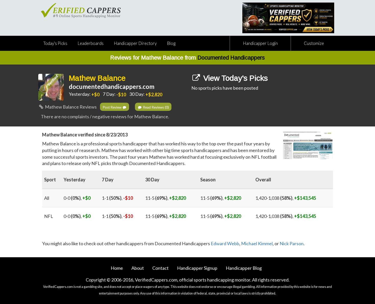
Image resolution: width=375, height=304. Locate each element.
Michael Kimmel (257, 243)
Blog (171, 43)
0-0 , (77, 198)
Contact (160, 268)
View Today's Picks (234, 78)
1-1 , (117, 198)
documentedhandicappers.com (111, 86)
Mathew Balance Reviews (70, 107)
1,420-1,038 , (285, 198)
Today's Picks (55, 43)
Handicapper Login (260, 43)
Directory (135, 43)
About (137, 268)
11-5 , (165, 198)
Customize (314, 43)
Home (117, 268)
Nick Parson (292, 243)
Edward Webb (225, 243)
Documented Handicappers (231, 57)
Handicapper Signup (197, 268)
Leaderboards (91, 43)
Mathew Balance (97, 78)
